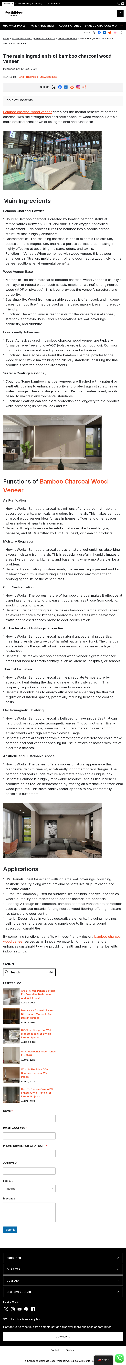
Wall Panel (8, 3)
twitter (94, 32)
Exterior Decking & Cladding (28, 3)
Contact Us (57, 1350)
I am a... (8, 1181)
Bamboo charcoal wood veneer (27, 112)
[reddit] (66, 87)
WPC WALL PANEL (13, 25)
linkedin (104, 32)
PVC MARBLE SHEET (42, 25)
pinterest (26, 1309)
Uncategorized (48, 77)
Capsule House (52, 3)
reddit (109, 32)
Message (9, 1198)
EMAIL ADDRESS (15, 1128)
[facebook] (60, 87)
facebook (99, 32)
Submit (10, 1229)
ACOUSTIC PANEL (70, 25)
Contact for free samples (23, 1319)
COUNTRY (11, 1163)
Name (8, 1110)
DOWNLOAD (63, 1336)
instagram (115, 32)
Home (6, 38)
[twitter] (54, 87)
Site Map (70, 1350)
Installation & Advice (44, 38)
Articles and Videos (22, 38)
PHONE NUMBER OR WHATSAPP (25, 1145)
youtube (19, 1309)
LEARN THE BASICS (67, 38)
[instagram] (78, 87)
